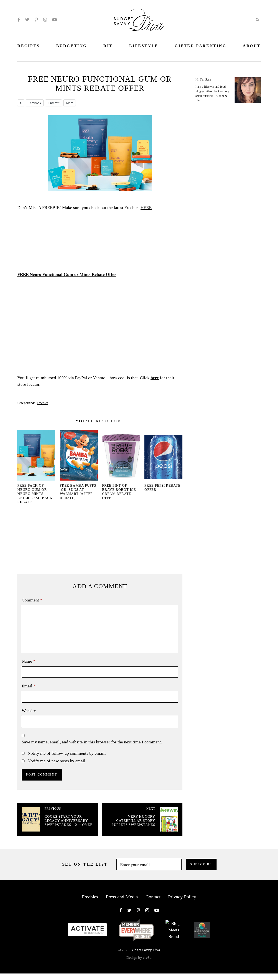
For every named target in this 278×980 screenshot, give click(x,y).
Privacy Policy (182, 896)
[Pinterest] (36, 19)
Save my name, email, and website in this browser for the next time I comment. (92, 742)
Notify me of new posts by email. (57, 760)
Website (29, 710)
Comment (32, 600)
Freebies (42, 403)
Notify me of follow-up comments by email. (67, 753)
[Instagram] (45, 19)
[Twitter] (27, 19)
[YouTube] (54, 19)
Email (29, 686)
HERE (146, 207)
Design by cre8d (139, 957)
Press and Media (122, 896)
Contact (153, 896)
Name (28, 661)
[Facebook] (19, 19)
